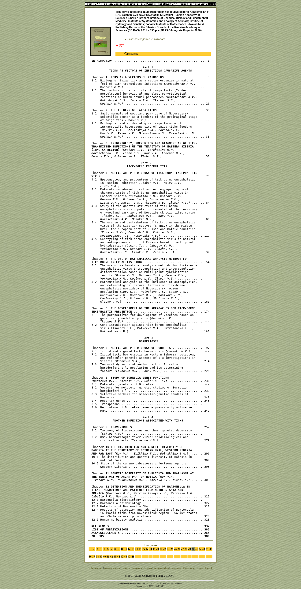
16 (143, 548)
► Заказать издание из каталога (144, 39)
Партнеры (176, 568)
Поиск (200, 568)
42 (111, 556)
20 (157, 548)
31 (196, 548)
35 (211, 548)
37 (93, 556)
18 (150, 548)
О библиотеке (95, 568)
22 (164, 548)
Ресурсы (148, 568)
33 (203, 548)
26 (179, 548)
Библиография (161, 568)
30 (193, 548)
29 (189, 548)
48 (133, 556)
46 (125, 556)
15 (140, 548)
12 (129, 548)
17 (147, 548)
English (208, 568)
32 (200, 548)
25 (175, 548)
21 (161, 548)
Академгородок (112, 568)
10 (122, 548)
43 (115, 556)
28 (186, 548)
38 (97, 556)
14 (136, 548)
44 (118, 556)
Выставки (137, 568)
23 (168, 548)
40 (104, 556)
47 (129, 556)
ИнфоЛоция (189, 568)
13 (133, 548)
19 (154, 548)
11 (125, 548)
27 (182, 548)
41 (108, 556)
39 (101, 556)
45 (122, 556)
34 (207, 548)
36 (90, 556)
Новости (126, 568)
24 (172, 548)
